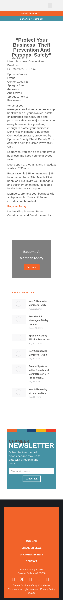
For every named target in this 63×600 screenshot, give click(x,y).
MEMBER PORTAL (31, 13)
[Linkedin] (39, 579)
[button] (50, 5)
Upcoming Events (31, 554)
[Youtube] (47, 579)
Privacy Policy (47, 589)
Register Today (16, 206)
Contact (31, 561)
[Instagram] (30, 579)
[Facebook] (13, 579)
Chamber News (32, 548)
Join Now (31, 541)
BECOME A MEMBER (31, 19)
